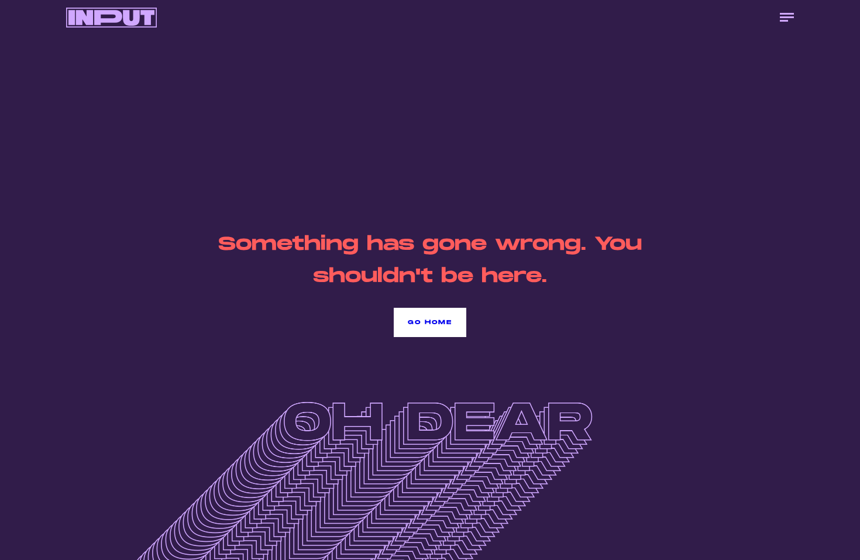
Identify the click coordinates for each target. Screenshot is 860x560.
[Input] (111, 17)
